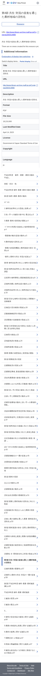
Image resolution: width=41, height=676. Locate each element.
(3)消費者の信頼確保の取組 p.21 (16, 320)
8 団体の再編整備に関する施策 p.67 (18, 644)
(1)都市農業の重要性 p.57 (14, 569)
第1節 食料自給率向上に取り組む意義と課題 (19, 270)
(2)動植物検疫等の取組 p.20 (15, 314)
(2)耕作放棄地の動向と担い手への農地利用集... (20, 403)
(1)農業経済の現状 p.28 (13, 365)
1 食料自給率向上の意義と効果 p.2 (17, 208)
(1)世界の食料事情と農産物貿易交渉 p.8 (19, 278)
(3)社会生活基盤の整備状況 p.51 (16, 495)
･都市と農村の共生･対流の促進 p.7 (17, 257)
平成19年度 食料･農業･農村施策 (16, 592)
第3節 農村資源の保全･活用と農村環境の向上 (20, 529)
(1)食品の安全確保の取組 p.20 (16, 307)
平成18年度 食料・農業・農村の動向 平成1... (20, 176)
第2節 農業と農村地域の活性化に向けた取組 (19, 502)
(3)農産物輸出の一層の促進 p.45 (16, 456)
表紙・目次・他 (10, 184)
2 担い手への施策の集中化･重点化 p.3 (19, 214)
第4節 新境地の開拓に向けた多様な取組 (19, 432)
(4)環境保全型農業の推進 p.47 (16, 462)
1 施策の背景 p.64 (11, 598)
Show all (34, 61)
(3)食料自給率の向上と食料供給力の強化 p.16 (20, 291)
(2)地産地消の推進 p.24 (13, 341)
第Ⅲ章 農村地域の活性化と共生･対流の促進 (20, 469)
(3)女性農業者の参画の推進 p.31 (16, 378)
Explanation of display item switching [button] (16, 57)
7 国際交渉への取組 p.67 (13, 638)
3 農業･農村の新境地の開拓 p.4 (16, 221)
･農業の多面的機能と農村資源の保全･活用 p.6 (20, 249)
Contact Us (11, 670)
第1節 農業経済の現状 (12, 359)
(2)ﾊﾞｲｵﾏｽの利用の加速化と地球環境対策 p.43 (20, 448)
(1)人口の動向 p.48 (11, 483)
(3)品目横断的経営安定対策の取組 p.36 (19, 411)
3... (5, 611)
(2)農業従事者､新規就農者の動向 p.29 (19, 371)
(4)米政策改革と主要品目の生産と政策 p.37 (19, 418)
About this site (12, 665)
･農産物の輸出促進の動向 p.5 (15, 236)
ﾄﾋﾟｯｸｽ (6, 202)
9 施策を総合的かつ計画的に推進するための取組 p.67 (19, 651)
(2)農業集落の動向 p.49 (13, 489)
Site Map (31, 670)
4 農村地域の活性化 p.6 (13, 242)
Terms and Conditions (14, 668)
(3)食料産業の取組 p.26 (13, 347)
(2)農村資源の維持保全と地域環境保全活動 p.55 (20, 546)
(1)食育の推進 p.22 (11, 335)
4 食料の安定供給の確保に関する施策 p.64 (19, 618)
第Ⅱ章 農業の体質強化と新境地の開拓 (18, 353)
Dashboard (21, 670)
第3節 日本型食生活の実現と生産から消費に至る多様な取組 (19, 327)
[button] (37, 3)
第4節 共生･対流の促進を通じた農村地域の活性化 (20, 561)
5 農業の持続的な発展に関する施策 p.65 (20, 626)
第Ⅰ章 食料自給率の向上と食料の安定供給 (20, 263)
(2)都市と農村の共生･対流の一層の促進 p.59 (19, 576)
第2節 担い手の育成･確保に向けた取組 (19, 390)
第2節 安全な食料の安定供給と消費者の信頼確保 (19, 300)
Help (32, 665)
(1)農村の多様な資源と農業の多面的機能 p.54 (20, 537)
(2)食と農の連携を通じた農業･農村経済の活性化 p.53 (20, 520)
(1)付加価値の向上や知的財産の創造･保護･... (19, 439)
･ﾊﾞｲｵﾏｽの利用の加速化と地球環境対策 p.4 (19, 228)
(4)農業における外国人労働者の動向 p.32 (20, 384)
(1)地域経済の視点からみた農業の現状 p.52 (19, 511)
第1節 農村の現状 (11, 477)
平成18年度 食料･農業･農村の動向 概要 (19, 190)
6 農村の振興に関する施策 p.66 (16, 632)
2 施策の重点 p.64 (11, 605)
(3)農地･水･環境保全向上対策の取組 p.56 (20, 554)
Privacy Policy (29, 668)
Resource (20, 24)
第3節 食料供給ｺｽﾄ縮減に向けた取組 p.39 (20, 426)
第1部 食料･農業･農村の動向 (15, 196)
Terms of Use (23, 665)
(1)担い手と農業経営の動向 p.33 (16, 396)
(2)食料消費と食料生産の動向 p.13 (17, 284)
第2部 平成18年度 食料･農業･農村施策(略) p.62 (19, 585)
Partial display (25, 61)
